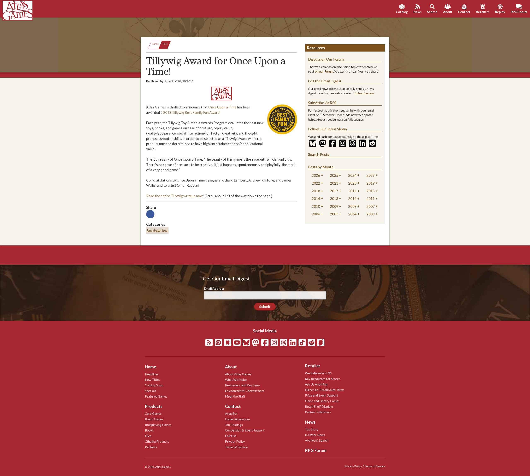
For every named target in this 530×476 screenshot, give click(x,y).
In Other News (315, 435)
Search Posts (318, 154)
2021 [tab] (334, 183)
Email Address (214, 288)
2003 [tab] (370, 214)
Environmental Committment (244, 391)
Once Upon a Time (222, 107)
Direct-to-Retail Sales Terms (324, 390)
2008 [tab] (352, 206)
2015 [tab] (370, 191)
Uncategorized (157, 230)
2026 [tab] (316, 175)
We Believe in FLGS (318, 373)
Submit (265, 306)
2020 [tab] (352, 183)
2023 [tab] (370, 175)
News (155, 43)
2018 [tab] (316, 191)
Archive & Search (316, 440)
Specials (150, 391)
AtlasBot (231, 413)
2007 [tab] (370, 206)
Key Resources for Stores (322, 379)
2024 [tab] (352, 175)
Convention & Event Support (244, 430)
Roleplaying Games (158, 425)
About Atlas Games (238, 374)
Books (149, 430)
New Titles (152, 379)
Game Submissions (237, 419)
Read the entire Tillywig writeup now (174, 196)
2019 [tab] (370, 183)
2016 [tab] (352, 191)
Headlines (152, 374)
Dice (148, 436)
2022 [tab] (316, 183)
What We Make (236, 379)
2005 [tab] (334, 214)
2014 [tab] (316, 198)
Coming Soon (154, 385)
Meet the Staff (235, 396)
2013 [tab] (334, 198)
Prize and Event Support (321, 395)
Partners (151, 447)
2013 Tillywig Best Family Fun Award (191, 112)
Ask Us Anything (316, 384)
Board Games (154, 419)
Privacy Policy (235, 441)
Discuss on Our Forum (326, 59)
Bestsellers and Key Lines (242, 385)
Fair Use (230, 436)
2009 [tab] (334, 206)
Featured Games (156, 396)
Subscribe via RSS (322, 102)
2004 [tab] (352, 214)
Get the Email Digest (324, 81)
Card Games (153, 413)
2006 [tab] (316, 214)
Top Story (311, 429)
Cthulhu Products (157, 441)
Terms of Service (236, 447)
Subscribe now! (365, 93)
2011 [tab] (370, 198)
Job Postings (234, 425)
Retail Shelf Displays (319, 406)
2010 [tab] (316, 206)
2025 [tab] (334, 175)
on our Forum (324, 71)
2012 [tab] (352, 198)
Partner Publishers (318, 412)
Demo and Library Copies (322, 401)
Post (165, 43)
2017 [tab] (334, 191)
